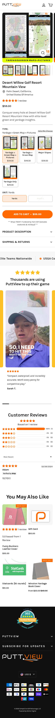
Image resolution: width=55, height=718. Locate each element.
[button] (10, 100)
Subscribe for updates (23, 646)
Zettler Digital (31, 711)
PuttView (10, 636)
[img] (15, 466)
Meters (40, 198)
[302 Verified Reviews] (27, 629)
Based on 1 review (27, 424)
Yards (14, 198)
